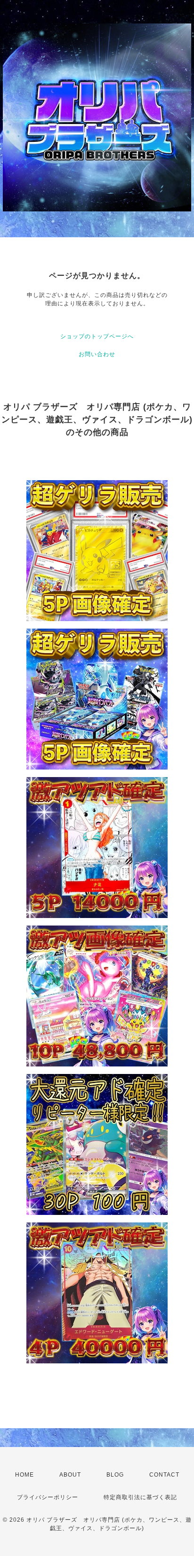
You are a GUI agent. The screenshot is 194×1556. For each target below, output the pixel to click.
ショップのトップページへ (97, 336)
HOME (24, 1474)
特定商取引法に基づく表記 (140, 1497)
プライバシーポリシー (47, 1497)
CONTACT (164, 1474)
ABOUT (70, 1474)
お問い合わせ (97, 354)
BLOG (115, 1474)
